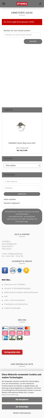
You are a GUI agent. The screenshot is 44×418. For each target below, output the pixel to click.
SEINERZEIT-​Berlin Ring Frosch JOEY (22, 143)
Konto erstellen (10, 199)
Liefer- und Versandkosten (14, 300)
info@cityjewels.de (15, 254)
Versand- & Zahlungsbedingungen (17, 288)
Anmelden (22, 194)
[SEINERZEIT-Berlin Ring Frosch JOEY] (22, 126)
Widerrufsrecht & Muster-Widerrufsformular (21, 292)
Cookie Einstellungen (12, 308)
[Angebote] (39, 109)
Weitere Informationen (22, 413)
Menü (3, 3)
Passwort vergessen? (12, 203)
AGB (5, 296)
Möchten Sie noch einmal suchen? (17, 31)
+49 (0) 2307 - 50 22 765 (14, 256)
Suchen (33, 41)
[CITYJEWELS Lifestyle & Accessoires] (22, 3)
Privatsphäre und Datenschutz (16, 304)
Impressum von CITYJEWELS (14, 284)
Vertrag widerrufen (12, 352)
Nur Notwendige (22, 407)
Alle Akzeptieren (22, 400)
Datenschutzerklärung (10, 395)
